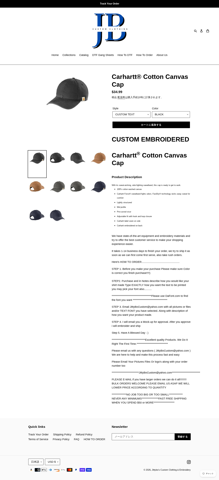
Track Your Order (38, 434)
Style (115, 108)
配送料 (121, 97)
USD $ (52, 461)
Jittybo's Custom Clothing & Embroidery (171, 470)
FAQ (76, 439)
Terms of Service (38, 439)
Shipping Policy (62, 434)
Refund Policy (84, 434)
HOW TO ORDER (94, 439)
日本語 (35, 461)
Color (155, 108)
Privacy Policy (61, 439)
